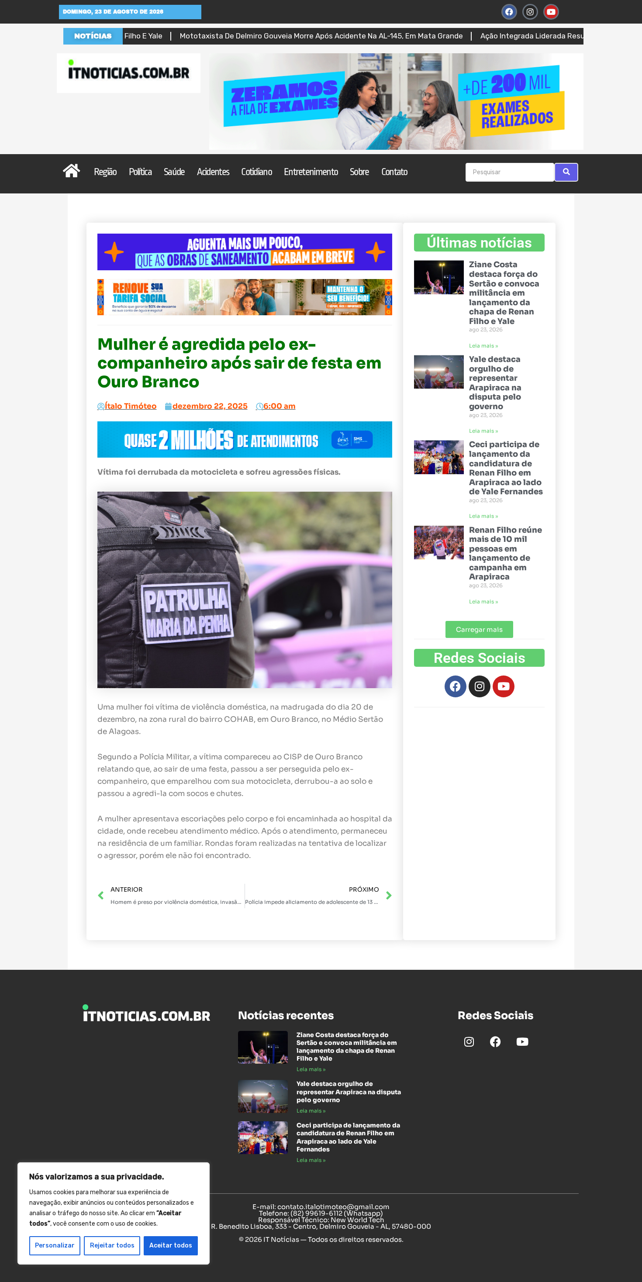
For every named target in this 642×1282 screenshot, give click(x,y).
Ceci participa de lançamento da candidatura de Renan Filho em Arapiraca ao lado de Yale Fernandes (506, 468)
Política (140, 172)
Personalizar (55, 1245)
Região (105, 172)
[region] (113, 1213)
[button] (479, 629)
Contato (394, 172)
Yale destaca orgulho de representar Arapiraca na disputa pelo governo (495, 383)
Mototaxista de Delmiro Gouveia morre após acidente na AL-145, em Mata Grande (254, 35)
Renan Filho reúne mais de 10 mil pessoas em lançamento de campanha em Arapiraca (505, 553)
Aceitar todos (170, 1245)
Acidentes (213, 172)
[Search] (566, 172)
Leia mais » (483, 345)
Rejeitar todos (112, 1245)
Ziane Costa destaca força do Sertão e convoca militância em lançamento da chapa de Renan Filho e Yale (504, 293)
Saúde (174, 172)
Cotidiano (256, 172)
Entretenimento (311, 172)
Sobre (359, 172)
